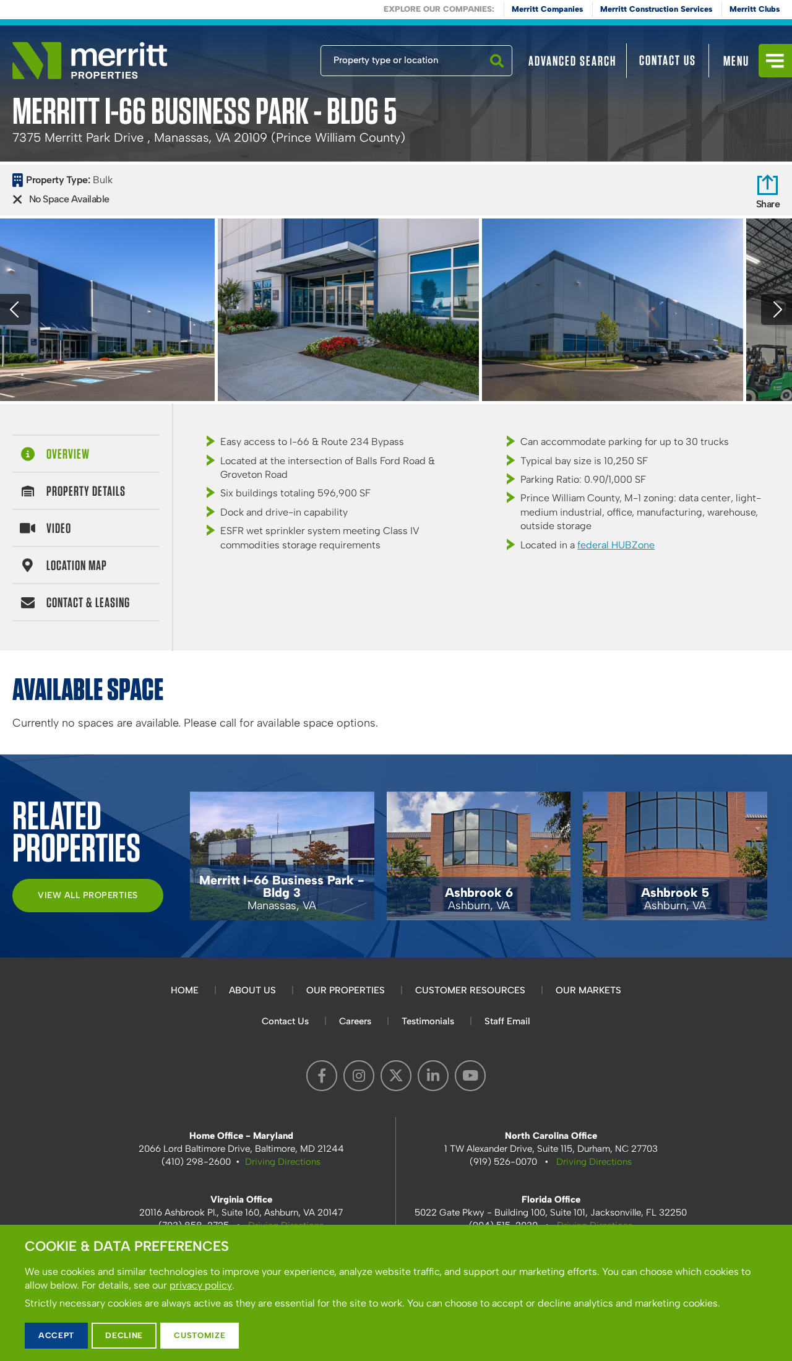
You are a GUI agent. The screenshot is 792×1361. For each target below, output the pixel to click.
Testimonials (428, 1021)
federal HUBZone (616, 545)
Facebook (321, 1075)
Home (185, 990)
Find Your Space (280, 58)
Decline (124, 1335)
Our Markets (588, 990)
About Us (252, 990)
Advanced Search (572, 61)
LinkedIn (433, 1075)
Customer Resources (470, 990)
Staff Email (507, 1021)
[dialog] (396, 1293)
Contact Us (667, 60)
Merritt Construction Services (656, 9)
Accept (56, 1335)
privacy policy (201, 1285)
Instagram (358, 1075)
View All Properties (88, 895)
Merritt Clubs (755, 9)
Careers (355, 1021)
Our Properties (345, 990)
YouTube (470, 1075)
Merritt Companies (547, 9)
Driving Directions (283, 1161)
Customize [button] (199, 1335)
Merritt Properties (89, 60)
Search (497, 75)
